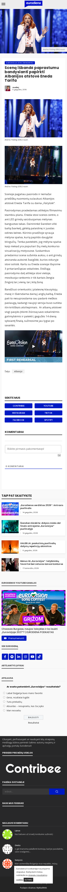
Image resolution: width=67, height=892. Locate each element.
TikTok (48, 412)
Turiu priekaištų (14, 701)
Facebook (18, 420)
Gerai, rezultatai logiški (18, 697)
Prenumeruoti (16, 638)
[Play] (33, 346)
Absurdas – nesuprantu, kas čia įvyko (25, 706)
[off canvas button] (3, 4)
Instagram (18, 412)
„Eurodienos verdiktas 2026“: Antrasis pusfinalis (41, 507)
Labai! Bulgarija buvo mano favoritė (25, 693)
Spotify (48, 420)
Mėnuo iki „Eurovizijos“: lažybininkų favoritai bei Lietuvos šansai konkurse (41, 563)
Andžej (15, 87)
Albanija (18, 371)
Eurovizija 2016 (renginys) (19, 63)
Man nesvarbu (14, 710)
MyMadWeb (41, 887)
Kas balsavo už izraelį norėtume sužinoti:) (34, 834)
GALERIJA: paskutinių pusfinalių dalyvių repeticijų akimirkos (38, 545)
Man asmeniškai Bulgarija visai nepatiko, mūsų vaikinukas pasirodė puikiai (36, 865)
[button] (33, 630)
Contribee (18, 405)
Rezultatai (33, 722)
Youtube (48, 405)
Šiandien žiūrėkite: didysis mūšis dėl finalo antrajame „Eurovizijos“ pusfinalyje (40, 526)
